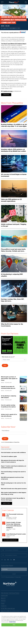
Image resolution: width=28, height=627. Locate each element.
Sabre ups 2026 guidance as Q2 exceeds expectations (11, 200)
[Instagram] (8, 560)
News (2, 26)
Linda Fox (6, 28)
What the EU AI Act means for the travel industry (12, 325)
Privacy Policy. (16, 442)
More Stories (6, 503)
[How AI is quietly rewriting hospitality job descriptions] (23, 407)
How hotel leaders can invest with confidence (13, 452)
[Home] (14, 2)
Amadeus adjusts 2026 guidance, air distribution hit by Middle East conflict (13, 150)
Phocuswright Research (11, 550)
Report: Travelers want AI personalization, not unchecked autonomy (13, 466)
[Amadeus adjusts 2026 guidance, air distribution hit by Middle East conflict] (14, 138)
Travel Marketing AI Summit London (16, 534)
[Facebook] (2, 560)
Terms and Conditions (9, 442)
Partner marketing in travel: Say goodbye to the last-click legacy (13, 499)
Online (7, 26)
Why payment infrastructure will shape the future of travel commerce (12, 461)
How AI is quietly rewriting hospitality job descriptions (8, 406)
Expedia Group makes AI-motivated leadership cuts (8, 387)
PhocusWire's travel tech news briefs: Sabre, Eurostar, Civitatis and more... (13, 250)
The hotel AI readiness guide (9, 456)
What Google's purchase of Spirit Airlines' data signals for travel (9, 378)
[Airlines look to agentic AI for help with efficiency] (23, 417)
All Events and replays (10, 540)
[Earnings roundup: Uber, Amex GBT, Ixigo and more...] (14, 288)
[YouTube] (14, 560)
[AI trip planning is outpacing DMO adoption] (14, 263)
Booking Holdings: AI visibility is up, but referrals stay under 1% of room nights (14, 125)
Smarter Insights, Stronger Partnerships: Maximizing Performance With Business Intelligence (14, 525)
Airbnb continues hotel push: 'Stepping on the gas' (13, 225)
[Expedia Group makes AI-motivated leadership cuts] (23, 389)
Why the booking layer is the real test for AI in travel (13, 483)
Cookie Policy (12, 621)
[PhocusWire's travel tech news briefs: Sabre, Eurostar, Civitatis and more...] (14, 238)
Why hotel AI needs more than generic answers (14, 488)
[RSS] (11, 560)
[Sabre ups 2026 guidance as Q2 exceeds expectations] (14, 188)
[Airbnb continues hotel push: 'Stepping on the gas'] (14, 213)
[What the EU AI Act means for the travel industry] (14, 313)
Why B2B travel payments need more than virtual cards (12, 478)
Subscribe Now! (7, 566)
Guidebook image (8, 91)
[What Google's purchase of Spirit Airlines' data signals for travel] (23, 380)
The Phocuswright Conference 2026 (14, 515)
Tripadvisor (6, 94)
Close (14, 624)
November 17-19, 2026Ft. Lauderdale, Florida (11, 518)
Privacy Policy (18, 577)
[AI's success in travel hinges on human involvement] (14, 163)
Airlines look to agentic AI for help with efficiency (9, 415)
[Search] (26, 2)
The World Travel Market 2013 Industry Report (13, 43)
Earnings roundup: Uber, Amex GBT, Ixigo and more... (12, 300)
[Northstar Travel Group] (10, 583)
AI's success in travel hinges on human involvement (13, 175)
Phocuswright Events (11, 555)
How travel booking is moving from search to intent (13, 472)
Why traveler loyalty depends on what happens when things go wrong (13, 493)
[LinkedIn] (5, 560)
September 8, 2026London (10, 536)
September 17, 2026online (10, 530)
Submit (14, 574)
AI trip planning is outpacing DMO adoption (12, 275)
